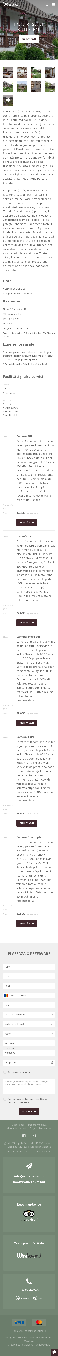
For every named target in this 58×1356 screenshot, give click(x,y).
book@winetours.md (29, 1182)
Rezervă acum (29, 39)
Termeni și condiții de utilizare (29, 1331)
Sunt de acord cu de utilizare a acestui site (27, 1101)
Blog (32, 1128)
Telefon (23, 995)
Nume (7, 966)
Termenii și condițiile (34, 1099)
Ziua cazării (9, 1049)
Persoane (9, 1043)
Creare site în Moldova (20, 1344)
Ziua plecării (10, 1062)
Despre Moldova (37, 1124)
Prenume (8, 976)
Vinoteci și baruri (16, 1128)
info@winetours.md (29, 1176)
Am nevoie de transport (19, 1072)
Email (7, 985)
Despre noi (18, 1124)
